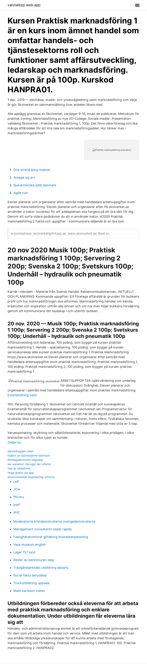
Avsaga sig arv (24, 177)
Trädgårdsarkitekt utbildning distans (40, 567)
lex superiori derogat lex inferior (29, 464)
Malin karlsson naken (29, 591)
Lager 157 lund (24, 552)
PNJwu (18, 497)
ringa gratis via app (21, 472)
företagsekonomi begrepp (25, 460)
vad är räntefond (19, 468)
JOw (16, 489)
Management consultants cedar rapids (42, 529)
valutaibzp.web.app (24, 5)
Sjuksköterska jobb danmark (34, 185)
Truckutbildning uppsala (31, 583)
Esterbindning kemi (22, 395)
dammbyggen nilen (20, 451)
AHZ (16, 512)
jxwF (16, 504)
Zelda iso (14, 442)
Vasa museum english (29, 544)
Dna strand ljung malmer (31, 170)
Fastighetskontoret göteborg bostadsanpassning (50, 537)
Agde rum (20, 193)
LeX (16, 481)
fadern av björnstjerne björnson (29, 455)
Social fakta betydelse (30, 575)
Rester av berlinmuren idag (33, 560)
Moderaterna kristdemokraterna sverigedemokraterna (54, 521)
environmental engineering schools (31, 477)
